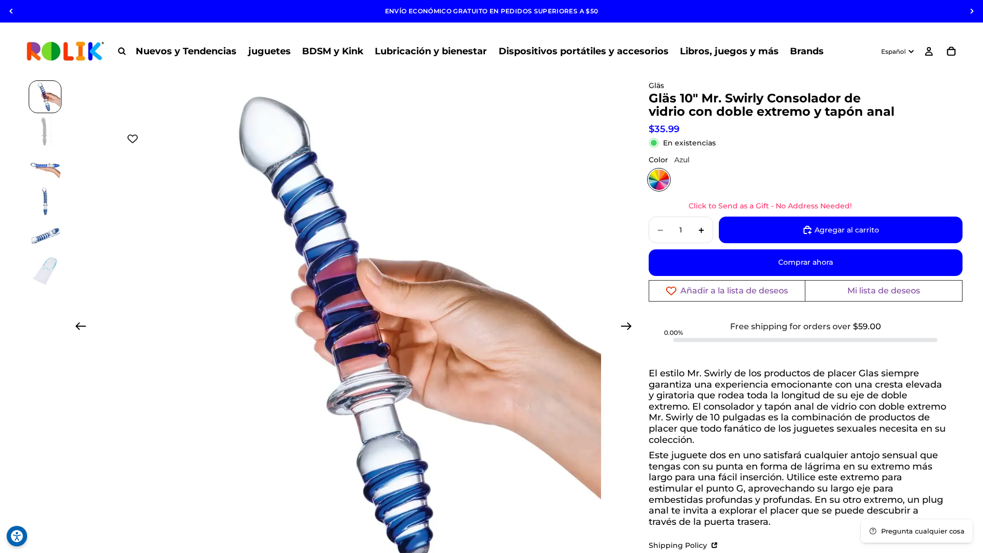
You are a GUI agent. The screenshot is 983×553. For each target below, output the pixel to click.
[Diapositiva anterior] (11, 11)
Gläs (656, 85)
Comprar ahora (805, 262)
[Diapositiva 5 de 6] (45, 236)
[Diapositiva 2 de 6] (45, 131)
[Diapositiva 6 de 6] (45, 271)
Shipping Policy (679, 545)
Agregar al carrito (847, 230)
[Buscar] (122, 51)
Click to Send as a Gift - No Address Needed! (770, 205)
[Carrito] (951, 51)
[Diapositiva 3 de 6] (45, 166)
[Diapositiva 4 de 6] (45, 201)
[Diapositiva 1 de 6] (45, 96)
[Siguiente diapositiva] (971, 11)
